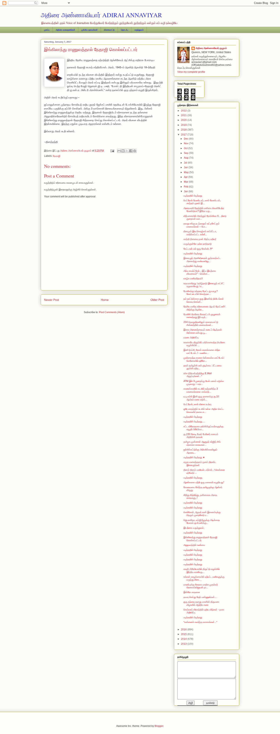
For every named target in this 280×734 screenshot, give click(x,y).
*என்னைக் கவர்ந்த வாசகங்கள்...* (200, 622)
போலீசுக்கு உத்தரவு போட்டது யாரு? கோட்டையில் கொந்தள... (200, 292)
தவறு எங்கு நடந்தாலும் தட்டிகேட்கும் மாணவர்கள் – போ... (201, 225)
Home (105, 299)
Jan (186, 191)
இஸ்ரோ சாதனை (191, 592)
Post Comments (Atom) (112, 312)
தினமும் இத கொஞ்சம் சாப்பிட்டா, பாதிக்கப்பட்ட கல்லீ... (200, 233)
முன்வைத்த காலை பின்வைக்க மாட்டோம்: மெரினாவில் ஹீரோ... (203, 359)
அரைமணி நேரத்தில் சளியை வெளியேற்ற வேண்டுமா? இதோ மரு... (203, 209)
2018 (184, 129)
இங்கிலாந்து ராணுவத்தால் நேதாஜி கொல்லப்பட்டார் (200, 539)
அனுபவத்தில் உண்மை (194, 545)
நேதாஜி (56, 156)
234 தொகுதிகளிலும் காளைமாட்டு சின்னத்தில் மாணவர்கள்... (200, 323)
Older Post (157, 299)
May (186, 172)
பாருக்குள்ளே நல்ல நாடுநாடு (197, 243)
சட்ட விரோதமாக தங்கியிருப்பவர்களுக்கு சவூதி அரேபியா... (203, 428)
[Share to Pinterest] (135, 151)
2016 (184, 629)
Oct (186, 148)
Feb (186, 186)
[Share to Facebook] (131, 151)
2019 (184, 125)
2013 (184, 643)
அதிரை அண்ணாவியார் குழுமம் (211, 48)
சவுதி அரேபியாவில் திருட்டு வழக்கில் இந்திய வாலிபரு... (201, 570)
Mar (186, 181)
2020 (184, 120)
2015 (184, 634)
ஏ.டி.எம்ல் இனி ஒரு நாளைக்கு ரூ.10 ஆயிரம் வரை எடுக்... (201, 398)
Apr (186, 177)
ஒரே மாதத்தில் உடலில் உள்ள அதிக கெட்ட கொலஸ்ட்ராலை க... (203, 410)
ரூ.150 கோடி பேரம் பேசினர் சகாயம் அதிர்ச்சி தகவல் (200, 436)
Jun (186, 167)
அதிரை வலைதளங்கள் (65, 30)
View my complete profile (191, 71)
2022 (184, 110)
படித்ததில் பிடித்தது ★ (194, 457)
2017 (184, 134)
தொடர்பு (124, 30)
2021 (184, 115)
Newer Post (51, 299)
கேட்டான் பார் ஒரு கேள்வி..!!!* (198, 248)
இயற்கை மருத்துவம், (193, 527)
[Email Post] (112, 150)
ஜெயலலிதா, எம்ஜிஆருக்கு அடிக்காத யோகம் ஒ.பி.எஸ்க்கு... (201, 521)
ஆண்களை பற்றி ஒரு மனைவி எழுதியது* (203, 482)
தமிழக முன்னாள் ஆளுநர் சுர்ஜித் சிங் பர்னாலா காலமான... (202, 443)
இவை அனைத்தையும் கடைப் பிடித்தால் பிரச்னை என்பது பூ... (202, 331)
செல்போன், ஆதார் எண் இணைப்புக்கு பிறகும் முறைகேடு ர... (202, 514)
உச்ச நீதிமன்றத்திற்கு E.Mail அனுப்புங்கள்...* (197, 375)
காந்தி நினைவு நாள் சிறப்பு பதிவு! (199, 239)
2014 (184, 638)
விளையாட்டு (109, 30)
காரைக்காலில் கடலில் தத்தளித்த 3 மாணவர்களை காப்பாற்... (200, 390)
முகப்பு (46, 30)
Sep (186, 153)
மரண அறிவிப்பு (191, 337)
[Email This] (119, 151)
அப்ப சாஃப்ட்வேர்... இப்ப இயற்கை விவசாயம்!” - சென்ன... (199, 272)
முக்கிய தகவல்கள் (89, 30)
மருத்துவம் (138, 30)
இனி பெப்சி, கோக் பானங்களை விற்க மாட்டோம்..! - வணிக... (201, 351)
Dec (186, 138)
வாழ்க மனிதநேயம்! (193, 278)
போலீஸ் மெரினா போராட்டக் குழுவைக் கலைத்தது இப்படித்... (201, 316)
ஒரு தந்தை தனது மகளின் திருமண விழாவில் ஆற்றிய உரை (201, 603)
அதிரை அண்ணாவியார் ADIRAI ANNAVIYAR (101, 15)
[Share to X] (127, 151)
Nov (186, 143)
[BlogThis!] (123, 151)
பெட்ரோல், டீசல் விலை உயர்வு (197, 404)
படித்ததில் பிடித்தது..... (194, 421)
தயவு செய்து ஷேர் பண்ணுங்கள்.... (200, 597)
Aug (186, 157)
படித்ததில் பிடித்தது (192, 195)
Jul (186, 162)
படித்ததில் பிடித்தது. (193, 477)
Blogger (159, 726)
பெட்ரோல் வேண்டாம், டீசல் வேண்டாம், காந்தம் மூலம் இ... (202, 202)
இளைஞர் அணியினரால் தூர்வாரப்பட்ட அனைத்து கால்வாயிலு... (202, 259)
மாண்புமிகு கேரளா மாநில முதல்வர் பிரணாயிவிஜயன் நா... (200, 586)
